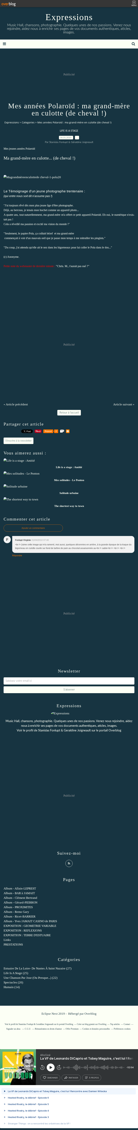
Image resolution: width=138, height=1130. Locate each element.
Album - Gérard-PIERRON (20, 902)
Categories (28, 122)
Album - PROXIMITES (18, 907)
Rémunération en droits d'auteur (48, 1029)
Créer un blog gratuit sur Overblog (91, 1024)
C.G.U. (28, 1029)
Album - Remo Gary (16, 912)
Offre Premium (72, 1029)
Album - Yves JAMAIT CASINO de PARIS (30, 921)
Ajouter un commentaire (33, 528)
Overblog (90, 1013)
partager (73, 1078)
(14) (12, 987)
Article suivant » (123, 404)
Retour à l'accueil (69, 412)
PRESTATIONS (13, 944)
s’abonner (52, 1078)
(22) (31, 977)
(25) (16, 973)
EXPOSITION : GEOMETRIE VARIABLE (30, 926)
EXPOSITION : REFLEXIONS (23, 930)
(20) (13, 982)
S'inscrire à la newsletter (18, 441)
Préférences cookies (122, 1029)
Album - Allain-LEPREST (20, 888)
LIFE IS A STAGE (69, 131)
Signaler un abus (13, 1029)
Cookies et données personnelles (96, 1029)
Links (7, 940)
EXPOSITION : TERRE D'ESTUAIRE (27, 935)
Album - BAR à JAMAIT (19, 893)
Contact (127, 1024)
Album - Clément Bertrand (20, 898)
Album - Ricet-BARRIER (19, 916)
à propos (94, 1078)
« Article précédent (16, 404)
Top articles (115, 1024)
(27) (38, 968)
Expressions (69, 17)
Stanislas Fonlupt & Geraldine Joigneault (64, 730)
